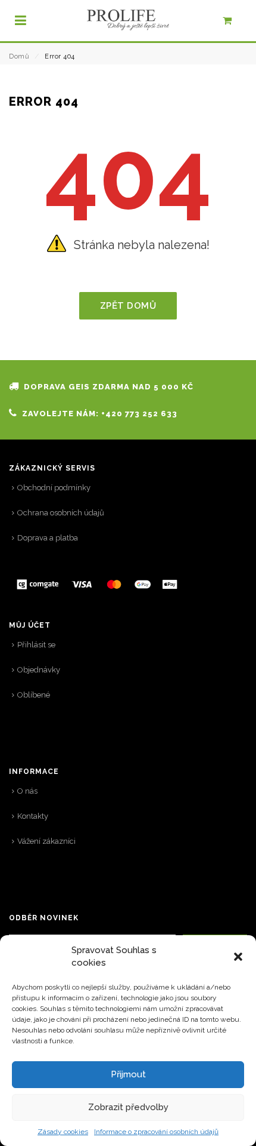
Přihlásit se (36, 644)
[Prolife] (128, 20)
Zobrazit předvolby (128, 1107)
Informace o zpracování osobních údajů (156, 1131)
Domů (19, 56)
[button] (238, 957)
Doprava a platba (47, 537)
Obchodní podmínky (53, 487)
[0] (233, 23)
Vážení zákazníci (46, 841)
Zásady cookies (63, 1131)
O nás (27, 790)
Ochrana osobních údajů (60, 512)
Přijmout (128, 1074)
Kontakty (32, 816)
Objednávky (38, 669)
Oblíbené (33, 694)
